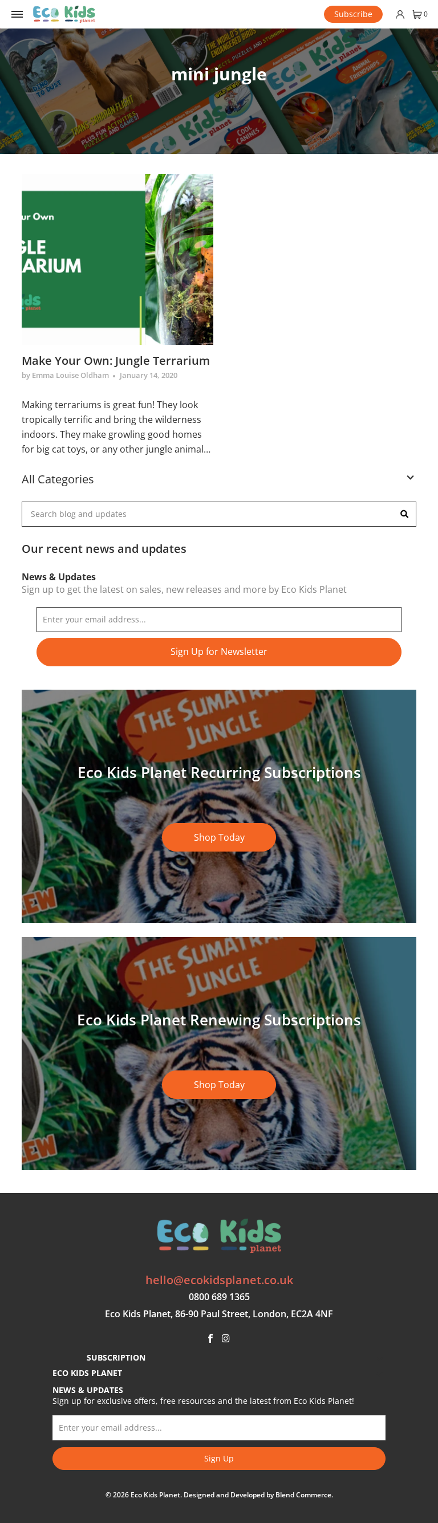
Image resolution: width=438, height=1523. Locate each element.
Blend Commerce (303, 1495)
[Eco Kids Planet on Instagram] (226, 1339)
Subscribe (353, 14)
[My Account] (399, 14)
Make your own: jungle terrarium (116, 360)
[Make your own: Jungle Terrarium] (117, 259)
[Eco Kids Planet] (64, 14)
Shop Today (219, 837)
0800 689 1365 (219, 1296)
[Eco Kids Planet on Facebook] (210, 1339)
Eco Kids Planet (155, 1495)
